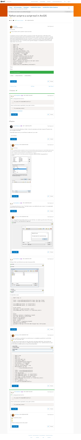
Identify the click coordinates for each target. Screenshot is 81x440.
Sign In (69, 1)
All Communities (34, 1)
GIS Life (48, 1)
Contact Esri (49, 437)
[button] (50, 26)
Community (9, 1)
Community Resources (57, 1)
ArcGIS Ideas (42, 1)
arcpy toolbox (28, 75)
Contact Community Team (49, 435)
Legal (43, 437)
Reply (13, 81)
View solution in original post (16, 110)
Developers (26, 7)
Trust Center (37, 437)
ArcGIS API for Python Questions (50, 7)
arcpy (12, 75)
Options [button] (69, 8)
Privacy (31, 437)
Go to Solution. (17, 72)
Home (10, 7)
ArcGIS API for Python (36, 7)
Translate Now (68, 11)
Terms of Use (30, 435)
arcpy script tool (19, 75)
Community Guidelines (36, 435)
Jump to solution (20, 20)
